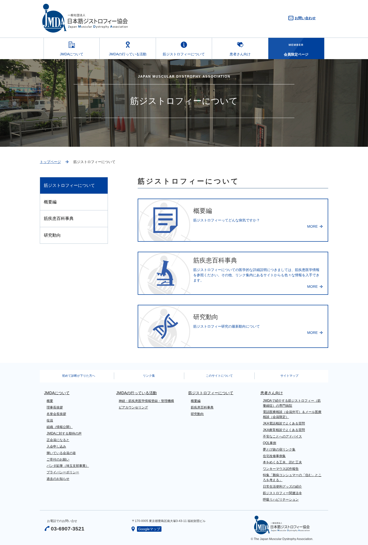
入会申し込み (56, 446)
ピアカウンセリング (133, 407)
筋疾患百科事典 (59, 218)
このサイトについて (219, 375)
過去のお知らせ (58, 479)
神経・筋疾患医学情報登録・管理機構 (146, 401)
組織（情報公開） (60, 427)
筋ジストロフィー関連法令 (282, 493)
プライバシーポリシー (63, 472)
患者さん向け (240, 54)
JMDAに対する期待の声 (64, 433)
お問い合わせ (305, 18)
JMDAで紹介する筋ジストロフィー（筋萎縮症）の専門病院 (292, 403)
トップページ (50, 162)
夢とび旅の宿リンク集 (279, 449)
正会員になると (58, 440)
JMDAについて (71, 54)
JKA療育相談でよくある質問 (284, 430)
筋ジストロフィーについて (184, 54)
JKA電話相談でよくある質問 (284, 423)
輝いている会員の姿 (61, 453)
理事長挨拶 (55, 407)
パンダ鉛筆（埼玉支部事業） (68, 466)
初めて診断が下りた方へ (78, 375)
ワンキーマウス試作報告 (281, 469)
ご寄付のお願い (58, 459)
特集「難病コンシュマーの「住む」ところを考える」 (292, 477)
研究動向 (52, 235)
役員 (50, 420)
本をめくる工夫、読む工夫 (282, 462)
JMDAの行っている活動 (127, 54)
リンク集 (149, 375)
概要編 (50, 202)
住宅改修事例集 (274, 456)
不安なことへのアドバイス (282, 436)
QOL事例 (269, 443)
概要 (50, 401)
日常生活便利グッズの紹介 (282, 486)
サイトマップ (289, 375)
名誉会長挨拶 (56, 414)
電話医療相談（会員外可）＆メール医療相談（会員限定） (292, 414)
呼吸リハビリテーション (281, 499)
